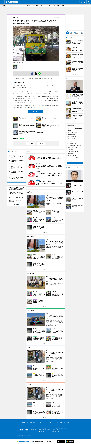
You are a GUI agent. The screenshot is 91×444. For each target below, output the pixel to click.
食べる (28, 5)
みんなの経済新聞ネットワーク (23, 441)
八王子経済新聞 (11, 2)
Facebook (79, 2)
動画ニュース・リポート (73, 155)
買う (42, 5)
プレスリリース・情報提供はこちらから (60, 428)
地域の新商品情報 (72, 136)
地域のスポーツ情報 (72, 147)
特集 (63, 5)
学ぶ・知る (56, 5)
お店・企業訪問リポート (73, 151)
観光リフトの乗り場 (19, 82)
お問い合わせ (55, 429)
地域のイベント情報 (72, 132)
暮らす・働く (48, 5)
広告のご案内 (42, 431)
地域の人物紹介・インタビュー (75, 145)
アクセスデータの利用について (45, 429)
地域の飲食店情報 (72, 143)
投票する (70, 162)
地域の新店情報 (71, 134)
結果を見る (79, 162)
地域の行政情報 (71, 141)
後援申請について (56, 431)
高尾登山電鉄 (40, 132)
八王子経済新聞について (44, 428)
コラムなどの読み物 (72, 160)
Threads (84, 2)
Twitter (82, 2)
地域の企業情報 (71, 138)
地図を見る (35, 111)
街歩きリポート (71, 153)
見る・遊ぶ (35, 5)
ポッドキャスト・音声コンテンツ (75, 157)
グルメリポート (71, 149)
